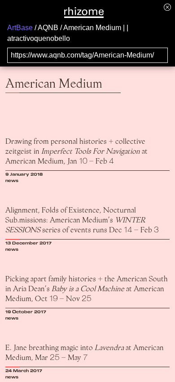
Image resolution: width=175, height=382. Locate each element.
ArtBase (20, 27)
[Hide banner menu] (167, 7)
